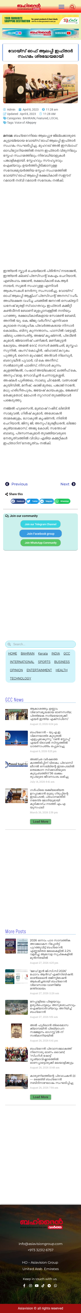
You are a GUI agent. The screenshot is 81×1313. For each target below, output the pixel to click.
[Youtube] (36, 1285)
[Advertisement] (40, 226)
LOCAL (54, 118)
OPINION (16, 670)
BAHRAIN (29, 118)
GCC (67, 653)
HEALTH (62, 670)
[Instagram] (30, 1285)
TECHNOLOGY (20, 678)
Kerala (43, 653)
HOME (12, 653)
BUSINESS (62, 662)
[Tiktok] (43, 1285)
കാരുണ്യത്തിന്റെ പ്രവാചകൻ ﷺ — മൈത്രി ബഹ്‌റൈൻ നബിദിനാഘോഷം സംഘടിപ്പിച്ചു (53, 1079)
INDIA (56, 653)
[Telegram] (49, 1285)
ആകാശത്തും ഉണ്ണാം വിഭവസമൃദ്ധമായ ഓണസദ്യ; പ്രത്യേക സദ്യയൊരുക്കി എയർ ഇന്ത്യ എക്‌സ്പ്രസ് (50, 714)
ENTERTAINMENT (39, 670)
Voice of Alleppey (25, 122)
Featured (42, 118)
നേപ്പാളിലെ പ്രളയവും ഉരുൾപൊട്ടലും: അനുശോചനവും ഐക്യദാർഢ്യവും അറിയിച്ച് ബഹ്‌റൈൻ (52, 1007)
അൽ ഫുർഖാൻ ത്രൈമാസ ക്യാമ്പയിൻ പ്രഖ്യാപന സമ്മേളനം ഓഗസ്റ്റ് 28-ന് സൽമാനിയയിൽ (49, 1030)
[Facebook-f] (24, 1285)
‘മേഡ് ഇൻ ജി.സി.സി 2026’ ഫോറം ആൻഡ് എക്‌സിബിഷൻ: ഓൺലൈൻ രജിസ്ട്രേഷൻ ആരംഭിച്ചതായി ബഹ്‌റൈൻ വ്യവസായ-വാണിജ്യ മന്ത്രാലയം (51, 979)
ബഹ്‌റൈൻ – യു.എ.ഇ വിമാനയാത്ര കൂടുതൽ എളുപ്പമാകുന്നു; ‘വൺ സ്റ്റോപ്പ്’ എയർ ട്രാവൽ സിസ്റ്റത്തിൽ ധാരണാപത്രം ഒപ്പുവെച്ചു (50, 739)
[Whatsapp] (55, 1285)
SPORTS (44, 662)
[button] (61, 6)
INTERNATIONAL (22, 662)
